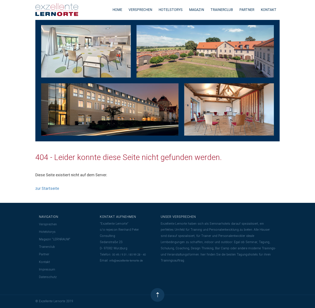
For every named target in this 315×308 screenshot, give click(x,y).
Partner (44, 254)
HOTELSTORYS (171, 10)
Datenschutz (48, 277)
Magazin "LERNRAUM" (54, 239)
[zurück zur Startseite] (56, 9)
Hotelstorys (47, 232)
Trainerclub (47, 247)
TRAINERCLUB (221, 10)
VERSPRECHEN (140, 10)
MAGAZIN (196, 10)
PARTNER (246, 10)
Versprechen (48, 224)
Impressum (47, 269)
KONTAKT (268, 10)
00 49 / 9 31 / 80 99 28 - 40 (129, 254)
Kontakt (44, 262)
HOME (117, 10)
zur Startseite (47, 188)
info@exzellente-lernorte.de (126, 260)
